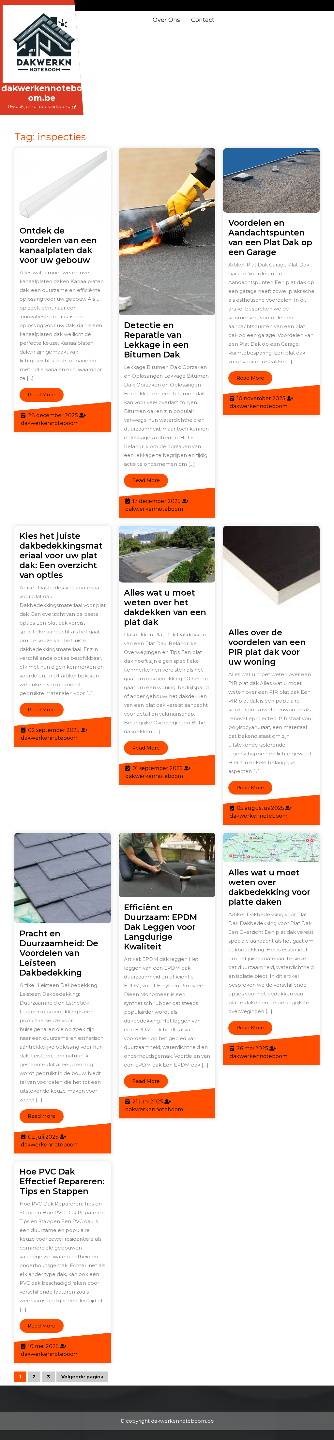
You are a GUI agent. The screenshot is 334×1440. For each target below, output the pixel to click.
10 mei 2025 (43, 1346)
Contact (202, 19)
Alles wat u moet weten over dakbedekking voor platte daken (269, 887)
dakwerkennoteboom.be (41, 93)
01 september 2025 (157, 768)
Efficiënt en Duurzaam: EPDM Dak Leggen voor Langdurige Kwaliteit (160, 926)
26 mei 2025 (252, 1048)
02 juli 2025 (43, 1137)
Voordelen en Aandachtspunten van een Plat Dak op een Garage (270, 237)
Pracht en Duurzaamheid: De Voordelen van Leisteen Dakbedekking (59, 953)
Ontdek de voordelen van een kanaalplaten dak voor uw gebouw (58, 245)
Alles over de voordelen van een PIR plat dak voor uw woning (267, 647)
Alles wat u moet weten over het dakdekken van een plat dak (165, 607)
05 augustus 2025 (260, 808)
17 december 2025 (156, 501)
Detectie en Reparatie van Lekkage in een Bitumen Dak (156, 339)
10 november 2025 (261, 398)
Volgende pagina (82, 1377)
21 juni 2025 (147, 1102)
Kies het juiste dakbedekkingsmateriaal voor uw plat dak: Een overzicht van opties (61, 555)
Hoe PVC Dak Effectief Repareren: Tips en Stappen (62, 1181)
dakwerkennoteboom (50, 423)
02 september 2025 (54, 730)
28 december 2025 (53, 415)
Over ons (166, 19)
